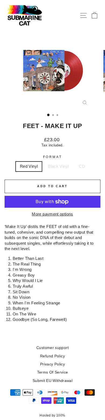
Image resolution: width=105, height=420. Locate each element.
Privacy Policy (52, 364)
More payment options (52, 214)
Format (52, 157)
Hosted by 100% (52, 415)
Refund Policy (52, 356)
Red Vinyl (29, 166)
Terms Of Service (52, 372)
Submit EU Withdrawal (52, 381)
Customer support (52, 348)
